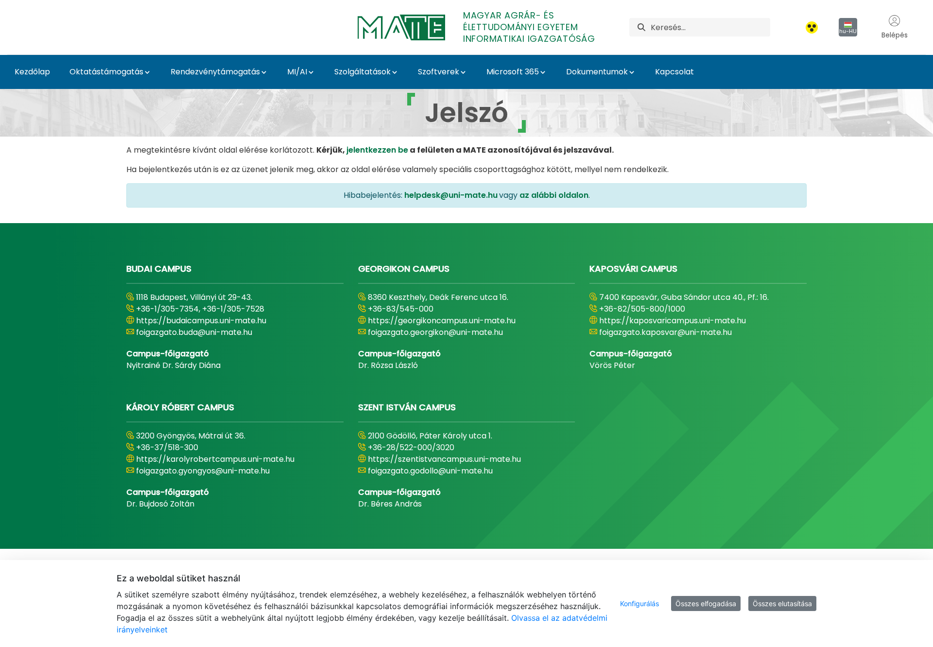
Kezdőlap (32, 71)
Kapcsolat (674, 71)
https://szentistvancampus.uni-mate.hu (444, 459)
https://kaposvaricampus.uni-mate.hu (672, 320)
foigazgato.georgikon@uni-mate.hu (435, 332)
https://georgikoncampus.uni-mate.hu (442, 320)
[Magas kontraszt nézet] (812, 27)
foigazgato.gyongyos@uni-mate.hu (203, 470)
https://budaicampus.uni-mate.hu (201, 320)
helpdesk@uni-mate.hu (451, 195)
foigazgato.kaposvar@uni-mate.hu (665, 332)
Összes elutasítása (782, 603)
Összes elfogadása (705, 603)
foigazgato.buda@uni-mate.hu (194, 332)
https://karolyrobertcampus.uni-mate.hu (215, 459)
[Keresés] (641, 27)
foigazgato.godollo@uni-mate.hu (430, 470)
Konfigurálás (639, 603)
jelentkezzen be (377, 150)
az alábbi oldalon (553, 195)
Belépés (894, 35)
